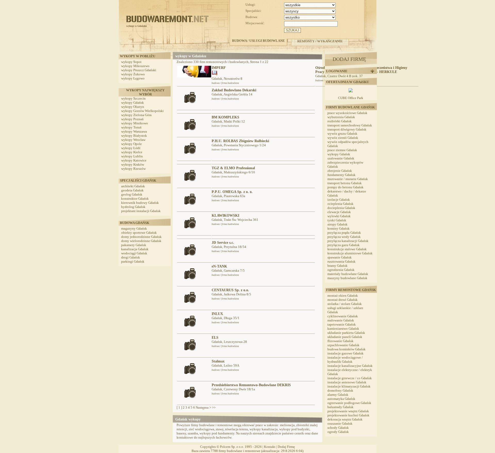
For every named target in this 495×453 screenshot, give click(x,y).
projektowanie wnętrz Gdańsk (348, 411)
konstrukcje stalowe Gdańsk (347, 249)
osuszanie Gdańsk (339, 423)
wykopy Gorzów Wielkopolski (142, 111)
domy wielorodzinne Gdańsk (141, 241)
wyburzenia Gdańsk (341, 117)
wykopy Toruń (131, 127)
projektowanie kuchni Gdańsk (348, 415)
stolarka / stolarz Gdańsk (344, 304)
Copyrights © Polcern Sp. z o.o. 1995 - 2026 (231, 447)
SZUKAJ (292, 30)
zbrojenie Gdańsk (339, 171)
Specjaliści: (253, 11)
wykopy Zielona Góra (136, 115)
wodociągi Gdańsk (134, 253)
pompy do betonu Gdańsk (345, 187)
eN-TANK (219, 266)
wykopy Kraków (132, 164)
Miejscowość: (255, 23)
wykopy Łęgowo (133, 78)
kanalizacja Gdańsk (134, 249)
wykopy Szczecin (133, 98)
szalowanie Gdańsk (340, 158)
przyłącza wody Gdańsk (344, 237)
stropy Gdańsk (337, 224)
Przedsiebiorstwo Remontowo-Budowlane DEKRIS (251, 385)
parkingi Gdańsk (132, 261)
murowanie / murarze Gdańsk (347, 179)
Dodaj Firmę (286, 447)
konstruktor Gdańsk (135, 198)
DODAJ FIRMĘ (349, 59)
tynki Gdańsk (336, 220)
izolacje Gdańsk (338, 199)
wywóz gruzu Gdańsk (342, 133)
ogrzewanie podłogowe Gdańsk (349, 403)
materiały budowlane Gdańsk (347, 274)
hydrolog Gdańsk (133, 207)
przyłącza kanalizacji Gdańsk (347, 241)
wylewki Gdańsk (339, 216)
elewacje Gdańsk (339, 212)
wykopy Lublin (132, 156)
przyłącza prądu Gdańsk (344, 232)
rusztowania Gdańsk (341, 261)
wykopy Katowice (133, 160)
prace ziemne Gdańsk (342, 150)
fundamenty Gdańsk (341, 175)
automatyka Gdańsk (341, 399)
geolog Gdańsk (131, 194)
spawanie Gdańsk (339, 257)
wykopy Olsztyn (132, 107)
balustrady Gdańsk (340, 407)
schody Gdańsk (338, 428)
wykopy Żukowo (133, 74)
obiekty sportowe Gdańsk (139, 232)
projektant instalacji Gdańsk (141, 211)
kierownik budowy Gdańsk (140, 203)
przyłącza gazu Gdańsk (343, 245)
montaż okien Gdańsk (342, 295)
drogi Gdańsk (130, 257)
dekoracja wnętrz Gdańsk (344, 419)
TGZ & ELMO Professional (233, 168)
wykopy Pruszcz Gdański (138, 70)
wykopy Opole (131, 144)
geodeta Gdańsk (132, 190)
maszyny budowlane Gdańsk (347, 278)
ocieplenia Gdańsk (340, 204)
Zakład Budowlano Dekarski (234, 90)
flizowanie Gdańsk (340, 341)
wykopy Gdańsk (132, 102)
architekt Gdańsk (133, 186)
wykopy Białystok (134, 135)
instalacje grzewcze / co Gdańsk (349, 378)
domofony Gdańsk (340, 390)
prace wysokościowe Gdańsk (347, 113)
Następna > (203, 407)
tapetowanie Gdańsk (341, 324)
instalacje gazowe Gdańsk (345, 353)
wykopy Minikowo (134, 123)
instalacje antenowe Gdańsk (346, 382)
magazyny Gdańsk (134, 228)
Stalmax (218, 361)
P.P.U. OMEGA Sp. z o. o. (232, 192)
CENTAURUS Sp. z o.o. (230, 290)
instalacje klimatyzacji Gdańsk (348, 386)
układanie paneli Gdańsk (344, 337)
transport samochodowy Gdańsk (349, 125)
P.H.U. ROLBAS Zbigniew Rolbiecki (240, 141)
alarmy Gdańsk (337, 395)
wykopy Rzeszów (133, 169)
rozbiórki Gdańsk (339, 121)
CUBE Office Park (350, 98)
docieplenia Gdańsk (341, 208)
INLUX (217, 314)
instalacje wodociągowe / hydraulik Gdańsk (345, 359)
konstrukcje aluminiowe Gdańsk (350, 253)
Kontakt (269, 447)
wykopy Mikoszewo (135, 66)
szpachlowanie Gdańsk (343, 345)
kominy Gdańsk (338, 228)
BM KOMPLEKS (225, 117)
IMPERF (219, 68)
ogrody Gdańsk (338, 432)
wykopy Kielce (131, 152)
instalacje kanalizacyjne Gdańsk (350, 366)
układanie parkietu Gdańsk (346, 333)
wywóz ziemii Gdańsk (342, 138)
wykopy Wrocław (133, 140)
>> (214, 407)
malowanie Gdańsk (340, 320)
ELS (215, 337)
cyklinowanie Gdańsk (342, 316)
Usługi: (250, 4)
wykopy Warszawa (134, 131)
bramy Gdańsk (337, 266)
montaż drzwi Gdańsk (342, 300)
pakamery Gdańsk (133, 245)
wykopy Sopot (131, 62)
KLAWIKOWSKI (225, 215)
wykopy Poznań (132, 119)
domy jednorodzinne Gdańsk (141, 237)
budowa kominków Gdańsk (346, 349)
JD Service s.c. (223, 243)
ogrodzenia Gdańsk (340, 270)
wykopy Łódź (131, 148)
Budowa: (251, 17)
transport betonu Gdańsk (344, 183)
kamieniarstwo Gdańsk (343, 328)
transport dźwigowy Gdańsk (346, 129)
